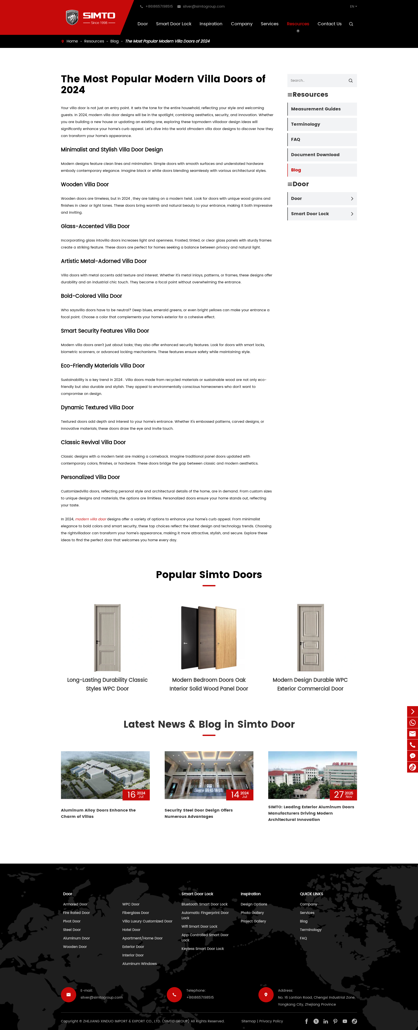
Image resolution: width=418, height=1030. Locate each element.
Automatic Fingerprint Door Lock (205, 915)
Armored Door (75, 904)
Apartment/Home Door (142, 938)
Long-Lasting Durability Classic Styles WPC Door (107, 684)
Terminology (305, 124)
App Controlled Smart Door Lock (205, 937)
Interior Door (133, 955)
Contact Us (330, 24)
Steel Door (72, 929)
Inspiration (211, 24)
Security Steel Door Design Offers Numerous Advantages (199, 813)
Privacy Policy (271, 1021)
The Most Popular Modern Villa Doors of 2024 (167, 41)
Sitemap (248, 1021)
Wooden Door (75, 946)
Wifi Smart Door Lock (199, 926)
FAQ (295, 139)
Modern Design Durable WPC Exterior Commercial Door (310, 684)
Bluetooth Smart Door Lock (205, 904)
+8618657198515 (200, 997)
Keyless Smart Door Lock (203, 948)
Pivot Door (72, 921)
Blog (114, 41)
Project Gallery (253, 921)
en (352, 6)
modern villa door (90, 519)
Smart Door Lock (173, 24)
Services (270, 24)
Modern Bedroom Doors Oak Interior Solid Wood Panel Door (209, 684)
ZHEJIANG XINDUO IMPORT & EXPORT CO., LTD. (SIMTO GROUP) (136, 1021)
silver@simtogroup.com (101, 997)
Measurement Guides (316, 109)
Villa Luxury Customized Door (147, 921)
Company (242, 24)
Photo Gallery (252, 912)
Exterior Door (133, 946)
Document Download (315, 155)
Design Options (254, 904)
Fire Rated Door (76, 912)
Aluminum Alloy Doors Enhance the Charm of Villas (98, 813)
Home (72, 41)
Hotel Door (131, 929)
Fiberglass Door (135, 912)
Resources (298, 24)
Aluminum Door (76, 938)
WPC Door (131, 904)
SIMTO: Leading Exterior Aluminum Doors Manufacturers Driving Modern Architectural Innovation (311, 813)
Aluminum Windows (139, 963)
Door (143, 24)
